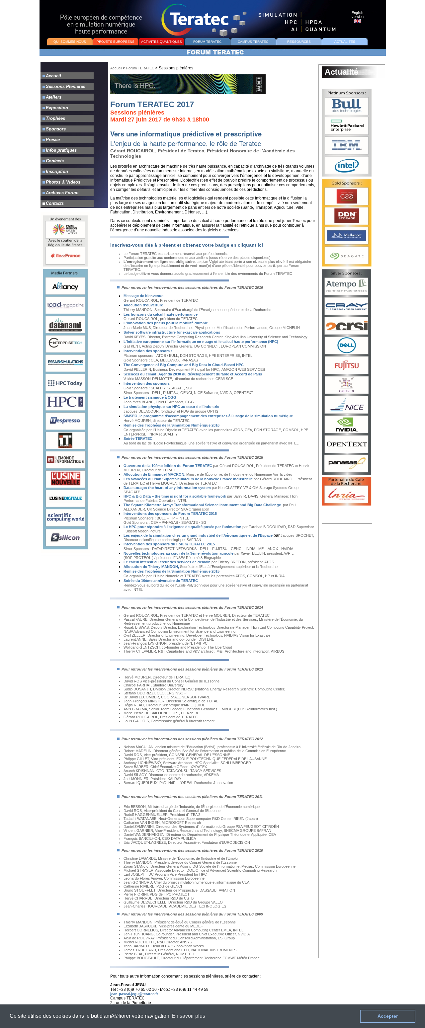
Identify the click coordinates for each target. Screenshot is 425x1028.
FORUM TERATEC (207, 41)
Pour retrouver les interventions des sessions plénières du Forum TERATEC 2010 (192, 850)
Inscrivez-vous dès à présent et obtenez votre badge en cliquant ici (186, 245)
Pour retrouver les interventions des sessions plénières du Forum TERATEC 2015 (192, 457)
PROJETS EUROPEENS (115, 41)
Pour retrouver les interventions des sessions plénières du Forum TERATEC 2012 (192, 739)
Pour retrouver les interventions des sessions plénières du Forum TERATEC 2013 (192, 669)
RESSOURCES (299, 41)
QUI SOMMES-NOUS (69, 41)
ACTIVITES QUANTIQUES (161, 41)
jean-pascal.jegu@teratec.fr (134, 994)
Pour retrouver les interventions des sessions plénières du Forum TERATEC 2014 (192, 607)
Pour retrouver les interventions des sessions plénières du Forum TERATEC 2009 (192, 914)
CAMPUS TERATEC (253, 41)
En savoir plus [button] (188, 1016)
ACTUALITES (344, 41)
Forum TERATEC (140, 68)
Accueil (116, 68)
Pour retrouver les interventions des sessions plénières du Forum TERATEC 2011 (192, 797)
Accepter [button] (388, 1016)
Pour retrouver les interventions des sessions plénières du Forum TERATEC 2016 (192, 287)
